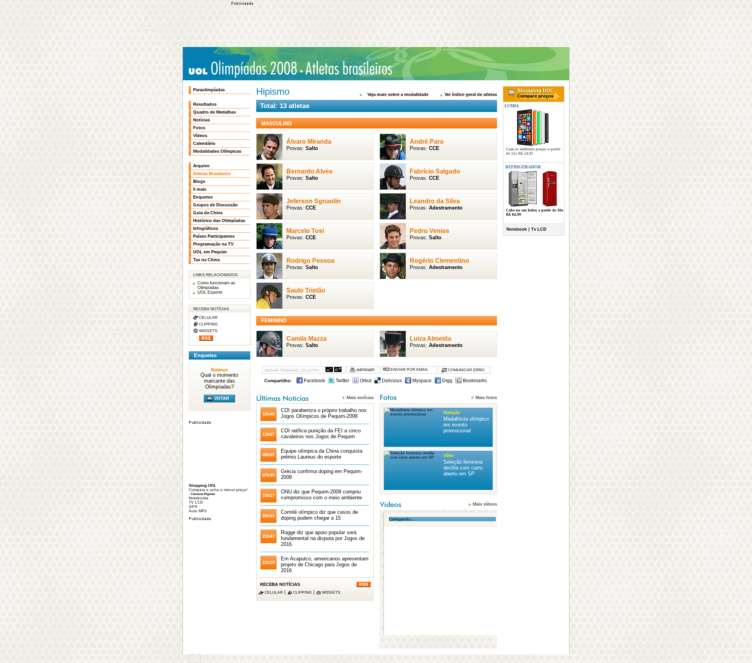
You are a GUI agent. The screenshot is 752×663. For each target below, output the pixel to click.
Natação (451, 412)
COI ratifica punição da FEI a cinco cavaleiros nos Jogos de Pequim (321, 433)
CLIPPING (302, 592)
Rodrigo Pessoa (310, 260)
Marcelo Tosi (305, 231)
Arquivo (201, 165)
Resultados (205, 104)
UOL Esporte (209, 292)
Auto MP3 (198, 511)
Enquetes (203, 197)
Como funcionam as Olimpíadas (216, 285)
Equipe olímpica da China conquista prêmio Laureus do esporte (321, 454)
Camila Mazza (306, 338)
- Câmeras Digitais (202, 494)
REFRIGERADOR (523, 166)
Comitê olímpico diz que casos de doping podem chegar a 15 (319, 515)
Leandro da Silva (435, 201)
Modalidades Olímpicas (217, 151)
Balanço (219, 369)
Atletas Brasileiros (347, 68)
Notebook (516, 229)
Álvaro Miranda (308, 141)
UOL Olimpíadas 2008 (242, 69)
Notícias (201, 119)
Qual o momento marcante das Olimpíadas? (219, 381)
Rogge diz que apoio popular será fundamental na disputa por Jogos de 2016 (323, 538)
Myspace (421, 380)
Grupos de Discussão (215, 204)
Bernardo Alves (309, 171)
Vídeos (200, 135)
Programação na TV (213, 244)
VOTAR (221, 398)
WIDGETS (331, 592)
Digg (446, 380)
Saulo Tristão (305, 290)
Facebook (314, 380)
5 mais (199, 189)
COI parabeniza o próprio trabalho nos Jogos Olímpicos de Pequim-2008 (324, 413)
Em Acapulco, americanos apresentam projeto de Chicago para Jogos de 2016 (325, 564)
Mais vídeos (485, 504)
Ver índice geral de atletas (471, 94)
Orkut (365, 380)
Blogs (199, 181)
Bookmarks (474, 380)
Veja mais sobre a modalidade (397, 94)
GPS (193, 506)
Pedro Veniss (429, 231)
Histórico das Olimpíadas (219, 220)
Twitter (341, 380)
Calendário (204, 143)
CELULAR (273, 592)
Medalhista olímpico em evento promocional (466, 425)
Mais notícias (360, 397)
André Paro (427, 141)
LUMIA (511, 105)
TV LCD (196, 502)
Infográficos (205, 228)
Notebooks (198, 498)
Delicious (391, 380)
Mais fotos (486, 397)
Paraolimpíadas (209, 89)
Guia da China (207, 212)
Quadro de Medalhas (214, 112)
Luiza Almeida (430, 338)
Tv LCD (538, 229)
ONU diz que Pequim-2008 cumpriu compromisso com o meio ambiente (321, 494)
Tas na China (206, 259)
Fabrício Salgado (435, 171)
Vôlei (448, 455)
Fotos (199, 127)
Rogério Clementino (439, 260)
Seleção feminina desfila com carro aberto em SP (463, 468)
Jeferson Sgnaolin (313, 201)
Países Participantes (214, 236)
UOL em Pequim (210, 251)
